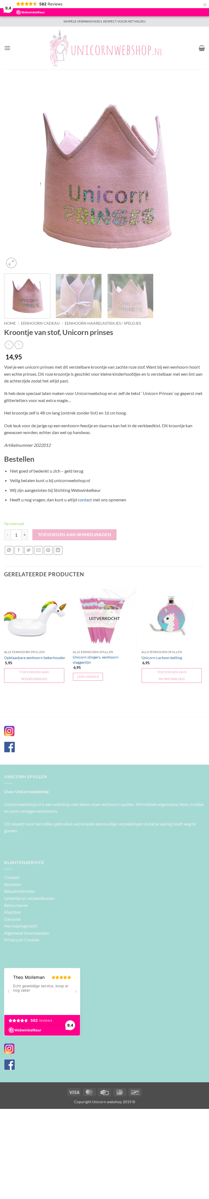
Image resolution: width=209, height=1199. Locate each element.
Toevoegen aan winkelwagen (74, 534)
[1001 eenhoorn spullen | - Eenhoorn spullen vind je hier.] (104, 48)
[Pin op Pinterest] (48, 550)
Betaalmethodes (19, 891)
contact (85, 499)
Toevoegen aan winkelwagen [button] (34, 675)
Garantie (12, 919)
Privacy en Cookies (21, 939)
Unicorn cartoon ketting (162, 657)
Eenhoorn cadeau (40, 323)
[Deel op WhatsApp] (9, 550)
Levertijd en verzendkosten (29, 898)
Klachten (12, 912)
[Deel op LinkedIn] (58, 550)
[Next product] (9, 345)
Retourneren (16, 905)
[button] (7, 48)
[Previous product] (18, 345)
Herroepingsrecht (20, 925)
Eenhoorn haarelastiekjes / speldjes (103, 323)
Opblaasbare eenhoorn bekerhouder (34, 657)
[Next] (194, 175)
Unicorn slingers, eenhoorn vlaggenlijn (95, 660)
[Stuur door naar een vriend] (38, 550)
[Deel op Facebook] (18, 550)
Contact (11, 877)
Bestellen (12, 884)
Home (10, 323)
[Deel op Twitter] (28, 550)
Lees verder (88, 676)
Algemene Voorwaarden (26, 932)
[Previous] (15, 175)
